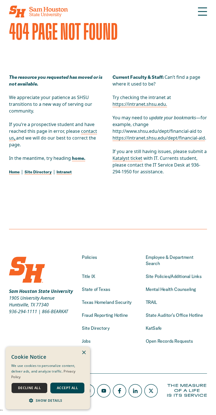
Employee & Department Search (170, 260)
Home (14, 171)
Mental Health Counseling (171, 289)
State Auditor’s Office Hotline (174, 315)
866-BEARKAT (55, 311)
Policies (89, 257)
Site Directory (38, 171)
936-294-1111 (23, 311)
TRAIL (151, 302)
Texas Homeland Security (107, 302)
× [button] (84, 353)
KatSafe (154, 328)
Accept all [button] (67, 387)
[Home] (38, 11)
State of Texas (96, 289)
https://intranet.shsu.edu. (139, 104)
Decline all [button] (29, 387)
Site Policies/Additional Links (174, 276)
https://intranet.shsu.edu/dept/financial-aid (158, 138)
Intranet (64, 171)
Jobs (86, 341)
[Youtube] (104, 391)
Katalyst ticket (127, 158)
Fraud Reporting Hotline (105, 315)
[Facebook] (119, 391)
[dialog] (48, 378)
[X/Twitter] (151, 391)
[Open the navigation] (202, 11)
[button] (47, 400)
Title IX (88, 276)
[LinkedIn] (135, 391)
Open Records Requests (169, 341)
